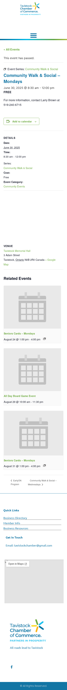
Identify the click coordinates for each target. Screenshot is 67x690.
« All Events (12, 49)
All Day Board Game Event (20, 396)
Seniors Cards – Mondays (19, 333)
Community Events (14, 186)
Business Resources (15, 528)
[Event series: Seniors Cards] (44, 339)
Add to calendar (22, 121)
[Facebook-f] (11, 667)
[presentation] (32, 307)
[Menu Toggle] (33, 35)
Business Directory (15, 518)
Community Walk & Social (18, 168)
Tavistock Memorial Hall (17, 251)
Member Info (11, 523)
